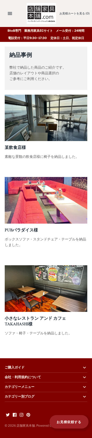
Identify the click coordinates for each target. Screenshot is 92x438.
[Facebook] (15, 415)
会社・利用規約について (23, 377)
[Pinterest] (28, 415)
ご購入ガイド (15, 367)
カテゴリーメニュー (19, 387)
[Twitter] (8, 415)
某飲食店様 (15, 147)
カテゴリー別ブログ (19, 396)
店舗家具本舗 (26, 425)
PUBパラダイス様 (21, 230)
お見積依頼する (69, 422)
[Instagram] (21, 415)
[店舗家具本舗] (41, 13)
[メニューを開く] (10, 13)
